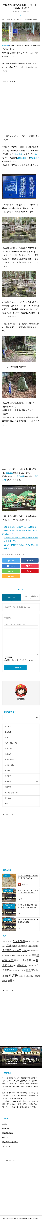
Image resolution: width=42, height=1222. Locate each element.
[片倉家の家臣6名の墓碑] (19, 360)
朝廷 (10, 965)
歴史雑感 (8, 798)
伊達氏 (15, 11)
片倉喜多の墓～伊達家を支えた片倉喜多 (20, 527)
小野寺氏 (7, 955)
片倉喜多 (9, 473)
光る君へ (8, 726)
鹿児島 (11, 980)
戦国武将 (8, 754)
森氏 (15, 965)
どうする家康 (9, 759)
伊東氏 (34, 941)
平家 (34, 955)
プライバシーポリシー (10, 1142)
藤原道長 (11, 975)
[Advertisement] (21, 105)
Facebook (5, 1128)
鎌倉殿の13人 (10, 765)
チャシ (10, 941)
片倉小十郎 (21, 158)
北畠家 (8, 945)
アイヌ (4, 941)
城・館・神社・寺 (23, 11)
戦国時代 (8, 781)
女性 (6, 737)
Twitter (4, 1124)
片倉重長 (33, 158)
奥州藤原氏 (31, 950)
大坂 (19, 946)
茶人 (28, 970)
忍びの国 (18, 960)
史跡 (22, 554)
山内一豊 (18, 955)
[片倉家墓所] (19, 295)
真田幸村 (20, 476)
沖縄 (11, 970)
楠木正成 (22, 965)
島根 (29, 955)
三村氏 (27, 941)
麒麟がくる (9, 770)
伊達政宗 (7, 554)
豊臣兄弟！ (9, 732)
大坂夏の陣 (31, 946)
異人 (23, 970)
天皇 (24, 950)
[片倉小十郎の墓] (19, 241)
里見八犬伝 (33, 976)
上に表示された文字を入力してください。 (19, 660)
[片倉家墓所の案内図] (19, 509)
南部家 (14, 946)
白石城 (5, 45)
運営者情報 (6, 1146)
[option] (11, 1056)
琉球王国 (8, 787)
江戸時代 (8, 776)
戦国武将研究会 (7, 1133)
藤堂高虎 (20, 976)
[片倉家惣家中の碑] (19, 396)
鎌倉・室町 (9, 748)
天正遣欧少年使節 (11, 950)
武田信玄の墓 (31, 965)
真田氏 (19, 554)
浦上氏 (15, 970)
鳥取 (5, 981)
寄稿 (6, 804)
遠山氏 (26, 976)
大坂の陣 (23, 946)
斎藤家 (26, 960)
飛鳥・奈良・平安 (11, 743)
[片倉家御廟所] (19, 197)
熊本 (19, 970)
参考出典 (5, 1137)
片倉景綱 (18, 154)
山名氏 (25, 955)
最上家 (32, 960)
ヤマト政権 (19, 941)
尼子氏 (12, 955)
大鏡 (36, 946)
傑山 (36, 154)
